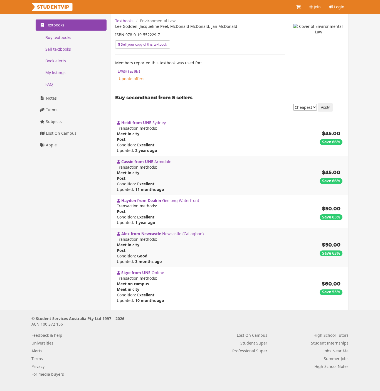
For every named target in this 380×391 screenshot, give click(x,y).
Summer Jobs (336, 358)
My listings (55, 72)
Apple (51, 144)
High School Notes (331, 366)
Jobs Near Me (336, 350)
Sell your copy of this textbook (143, 44)
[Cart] (298, 7)
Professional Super (249, 350)
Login (338, 6)
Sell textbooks (58, 49)
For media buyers (47, 374)
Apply (325, 107)
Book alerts (55, 60)
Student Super (253, 343)
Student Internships (330, 343)
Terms (37, 358)
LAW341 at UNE (129, 71)
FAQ (49, 84)
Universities (42, 343)
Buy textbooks (58, 37)
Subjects (53, 121)
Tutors (51, 109)
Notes (51, 98)
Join (317, 6)
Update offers (131, 78)
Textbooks (124, 20)
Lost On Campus (61, 133)
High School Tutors (331, 335)
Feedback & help (46, 335)
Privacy (38, 366)
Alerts (36, 350)
